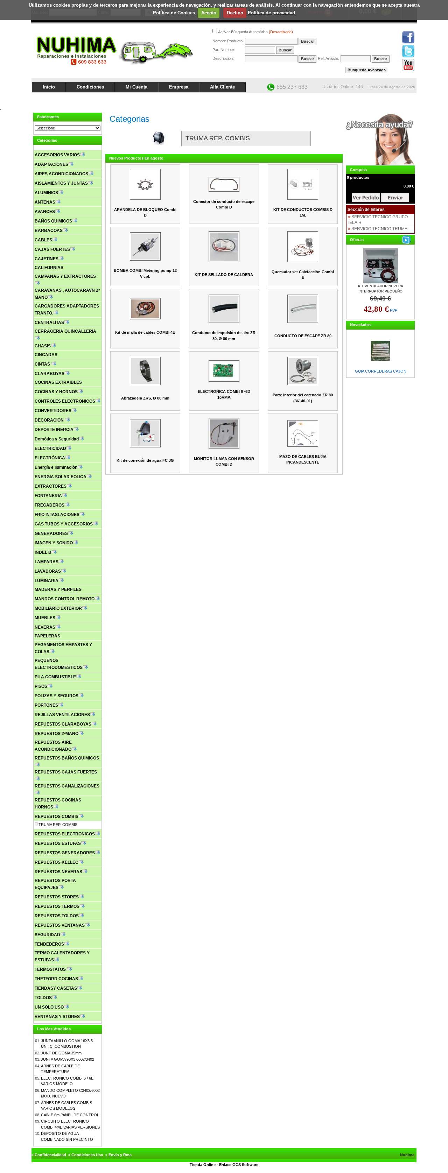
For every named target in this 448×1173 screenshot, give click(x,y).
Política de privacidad (271, 12)
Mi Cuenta (136, 87)
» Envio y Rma (118, 1155)
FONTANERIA (48, 495)
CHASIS (43, 346)
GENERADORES (51, 533)
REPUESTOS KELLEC (56, 862)
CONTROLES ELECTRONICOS (65, 401)
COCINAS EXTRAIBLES (58, 382)
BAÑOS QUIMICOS (53, 221)
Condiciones (90, 87)
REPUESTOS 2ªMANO (56, 733)
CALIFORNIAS (49, 267)
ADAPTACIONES (51, 164)
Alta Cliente (222, 87)
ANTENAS (45, 202)
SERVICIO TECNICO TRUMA (379, 228)
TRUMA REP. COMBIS (57, 824)
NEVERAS (45, 627)
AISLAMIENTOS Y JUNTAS (61, 183)
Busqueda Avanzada (367, 70)
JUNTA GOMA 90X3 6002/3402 (67, 1059)
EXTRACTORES (50, 486)
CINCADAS (46, 354)
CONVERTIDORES (53, 410)
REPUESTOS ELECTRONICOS (65, 834)
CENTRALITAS (49, 322)
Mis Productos (347, 99)
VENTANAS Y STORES (57, 1016)
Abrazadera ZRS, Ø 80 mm (145, 398)
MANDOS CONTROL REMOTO (64, 598)
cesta (366, 197)
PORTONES (46, 705)
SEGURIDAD (47, 934)
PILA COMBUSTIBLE (55, 676)
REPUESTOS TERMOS (57, 906)
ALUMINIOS (46, 192)
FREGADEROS (49, 505)
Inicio (49, 87)
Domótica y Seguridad (57, 439)
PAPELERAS (47, 636)
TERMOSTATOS (51, 969)
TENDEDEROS (49, 944)
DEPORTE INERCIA (54, 429)
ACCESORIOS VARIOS (57, 155)
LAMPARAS (46, 561)
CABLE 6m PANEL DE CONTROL (70, 1115)
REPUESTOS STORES (57, 897)
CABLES (43, 240)
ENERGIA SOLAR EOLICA (60, 476)
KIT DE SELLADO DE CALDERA (224, 275)
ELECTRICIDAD (50, 448)
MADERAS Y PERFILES (58, 589)
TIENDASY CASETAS (56, 988)
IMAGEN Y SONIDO (54, 542)
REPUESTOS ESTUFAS (58, 843)
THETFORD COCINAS (56, 978)
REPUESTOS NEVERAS (58, 871)
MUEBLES (45, 617)
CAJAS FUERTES (52, 249)
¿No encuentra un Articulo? (390, 99)
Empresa (178, 87)
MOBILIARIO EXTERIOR (58, 608)
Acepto (208, 12)
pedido (395, 197)
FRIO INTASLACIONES (57, 514)
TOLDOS (43, 997)
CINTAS (43, 364)
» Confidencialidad (48, 1155)
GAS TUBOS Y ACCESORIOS (64, 524)
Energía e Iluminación (56, 467)
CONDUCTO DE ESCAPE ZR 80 (302, 336)
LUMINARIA (46, 580)
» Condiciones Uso (85, 1155)
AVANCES (45, 211)
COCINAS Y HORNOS (56, 391)
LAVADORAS (48, 571)
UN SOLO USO (49, 1007)
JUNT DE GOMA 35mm (61, 1053)
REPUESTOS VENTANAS (60, 925)
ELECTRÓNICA (50, 457)
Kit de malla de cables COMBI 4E (145, 332)
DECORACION (50, 420)
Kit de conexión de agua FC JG (145, 460)
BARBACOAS (49, 230)
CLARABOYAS (49, 373)
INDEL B (43, 552)
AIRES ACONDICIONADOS (61, 173)
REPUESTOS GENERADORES (65, 852)
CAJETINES (46, 258)
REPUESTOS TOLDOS (57, 915)
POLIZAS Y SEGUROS (56, 695)
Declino (235, 12)
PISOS (41, 686)
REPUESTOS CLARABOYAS (63, 724)
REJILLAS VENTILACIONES (62, 714)
